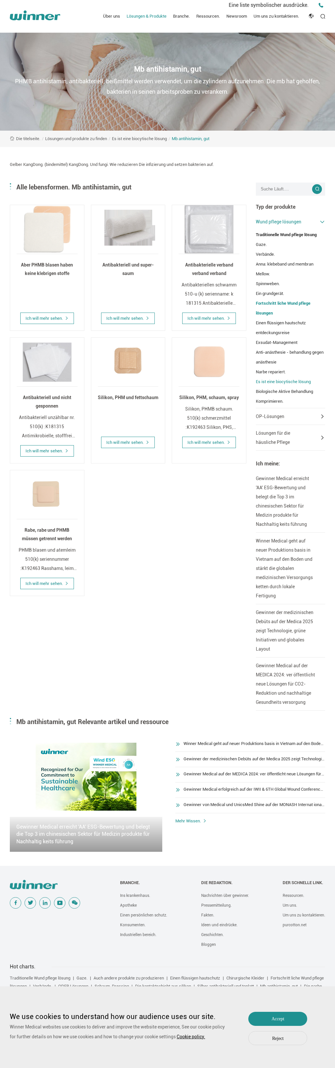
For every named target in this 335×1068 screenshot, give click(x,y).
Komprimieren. (269, 401)
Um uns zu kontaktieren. (276, 16)
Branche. (181, 16)
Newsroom (236, 16)
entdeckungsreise (273, 332)
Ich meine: (268, 464)
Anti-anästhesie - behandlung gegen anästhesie (290, 357)
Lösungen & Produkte (147, 16)
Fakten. (207, 915)
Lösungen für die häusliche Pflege (273, 437)
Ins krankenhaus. (135, 895)
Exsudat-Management (276, 342)
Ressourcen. (208, 16)
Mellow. (263, 273)
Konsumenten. (133, 925)
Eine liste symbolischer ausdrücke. (269, 5)
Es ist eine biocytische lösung (139, 138)
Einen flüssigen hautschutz (281, 322)
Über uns (111, 16)
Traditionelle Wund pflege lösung (286, 234)
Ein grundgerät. (270, 293)
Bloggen (208, 944)
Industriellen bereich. (138, 934)
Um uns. (290, 905)
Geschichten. (212, 934)
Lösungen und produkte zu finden (76, 138)
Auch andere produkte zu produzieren (129, 978)
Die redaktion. (217, 882)
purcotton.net (295, 925)
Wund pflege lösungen (278, 221)
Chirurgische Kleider (245, 978)
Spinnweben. (268, 283)
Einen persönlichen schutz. (143, 915)
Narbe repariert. (271, 371)
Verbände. (265, 254)
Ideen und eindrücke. (219, 925)
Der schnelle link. (303, 882)
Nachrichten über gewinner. (225, 895)
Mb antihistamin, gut (190, 138)
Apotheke (128, 905)
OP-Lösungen (270, 416)
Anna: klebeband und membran (284, 264)
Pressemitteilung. (216, 905)
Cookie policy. (191, 1036)
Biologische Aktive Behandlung (284, 391)
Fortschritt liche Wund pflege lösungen (283, 308)
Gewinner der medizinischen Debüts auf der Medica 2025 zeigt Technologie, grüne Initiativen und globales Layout (284, 631)
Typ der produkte (275, 207)
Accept (278, 1018)
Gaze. (261, 244)
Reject (278, 1038)
